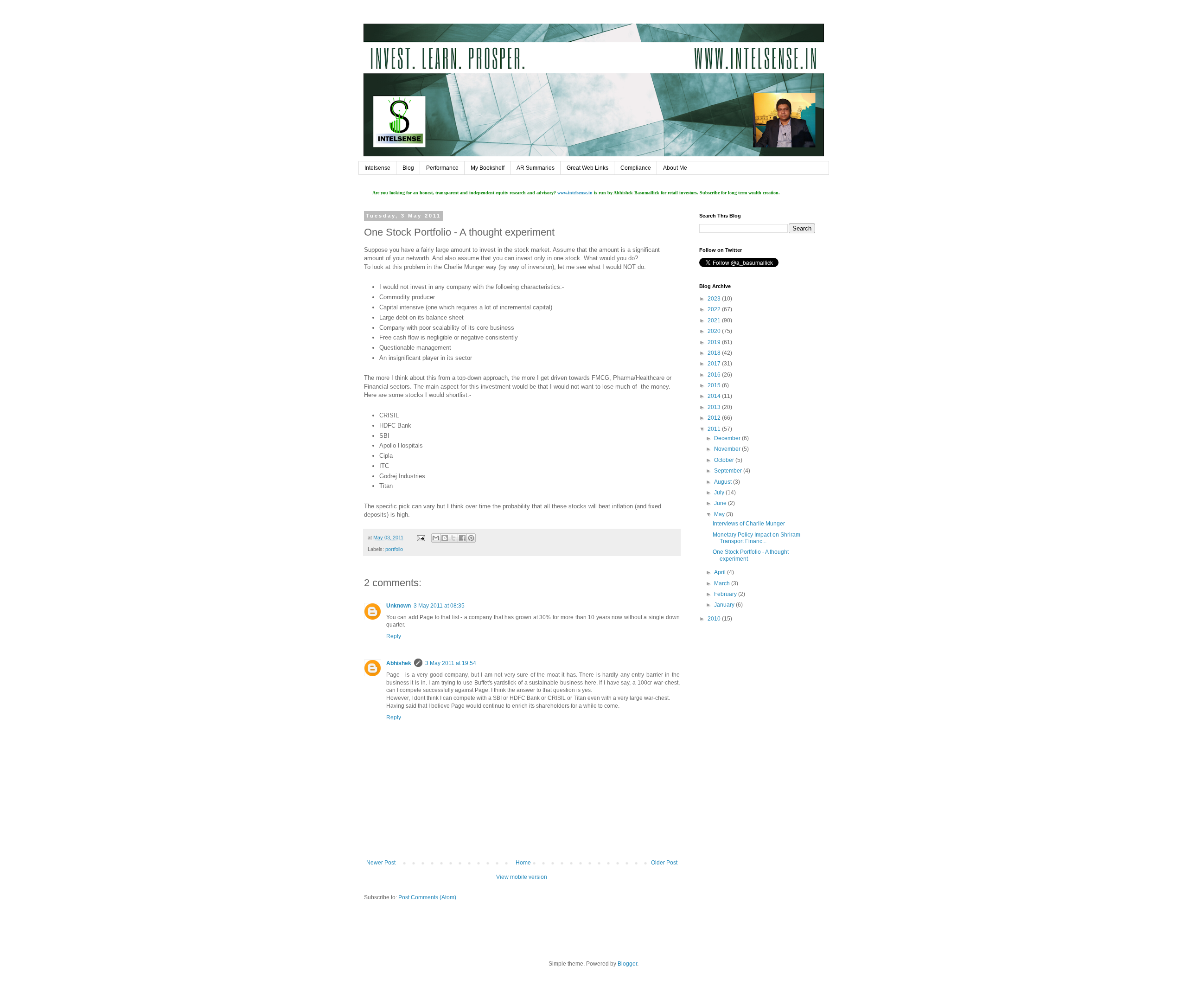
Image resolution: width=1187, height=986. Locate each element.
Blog (408, 168)
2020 (715, 331)
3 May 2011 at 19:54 (450, 663)
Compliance (635, 168)
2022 (715, 309)
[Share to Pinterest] (471, 538)
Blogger (627, 963)
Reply (393, 636)
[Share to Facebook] (462, 538)
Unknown (398, 605)
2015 (715, 385)
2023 (715, 298)
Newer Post (381, 862)
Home (523, 862)
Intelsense (377, 168)
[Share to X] (453, 538)
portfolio (394, 549)
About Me (675, 168)
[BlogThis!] (444, 538)
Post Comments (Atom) (427, 897)
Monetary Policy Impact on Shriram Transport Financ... (756, 537)
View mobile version (521, 877)
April (720, 572)
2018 (715, 353)
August (723, 482)
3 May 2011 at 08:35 (439, 605)
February (726, 594)
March (722, 583)
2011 (715, 429)
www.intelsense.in (575, 192)
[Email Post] (421, 537)
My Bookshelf (487, 168)
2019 (715, 342)
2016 (715, 374)
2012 (715, 418)
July (720, 492)
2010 (715, 618)
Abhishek (398, 663)
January (725, 605)
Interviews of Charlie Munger (749, 523)
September (728, 470)
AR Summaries (536, 168)
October (724, 460)
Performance (442, 168)
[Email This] (435, 538)
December (728, 438)
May (720, 514)
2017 (715, 363)
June (721, 503)
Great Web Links (587, 168)
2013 (715, 407)
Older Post (664, 862)
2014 (715, 396)
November (728, 449)
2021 (715, 320)
